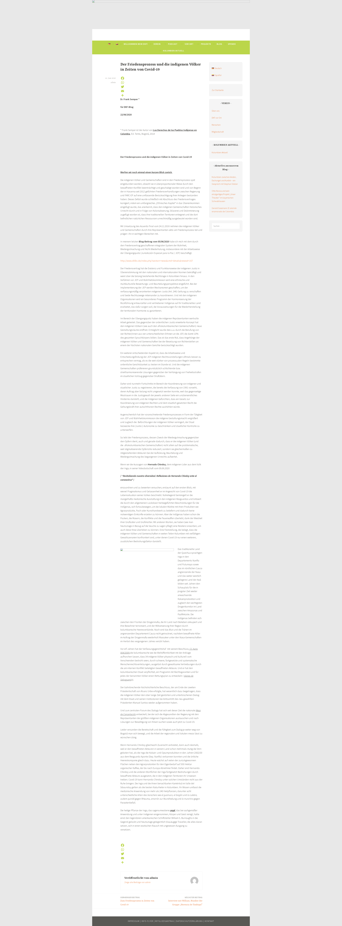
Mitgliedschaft (218, 131)
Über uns (215, 110)
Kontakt (209, 921)
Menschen (216, 124)
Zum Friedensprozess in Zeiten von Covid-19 (137, 901)
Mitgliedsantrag (164, 921)
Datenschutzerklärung (189, 921)
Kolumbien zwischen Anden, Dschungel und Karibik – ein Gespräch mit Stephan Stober (225, 180)
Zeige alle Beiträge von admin (137, 882)
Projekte (206, 44)
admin (113, 82)
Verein (157, 44)
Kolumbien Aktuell (173, 50)
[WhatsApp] (161, 82)
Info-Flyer (147, 921)
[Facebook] (161, 78)
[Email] (161, 91)
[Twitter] (161, 87)
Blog (219, 44)
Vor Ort (189, 44)
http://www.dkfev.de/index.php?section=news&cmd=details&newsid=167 (156, 260)
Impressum (133, 921)
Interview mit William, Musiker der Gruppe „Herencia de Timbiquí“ (185, 901)
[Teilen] (161, 95)
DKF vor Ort (216, 117)
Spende (232, 44)
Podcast (172, 44)
